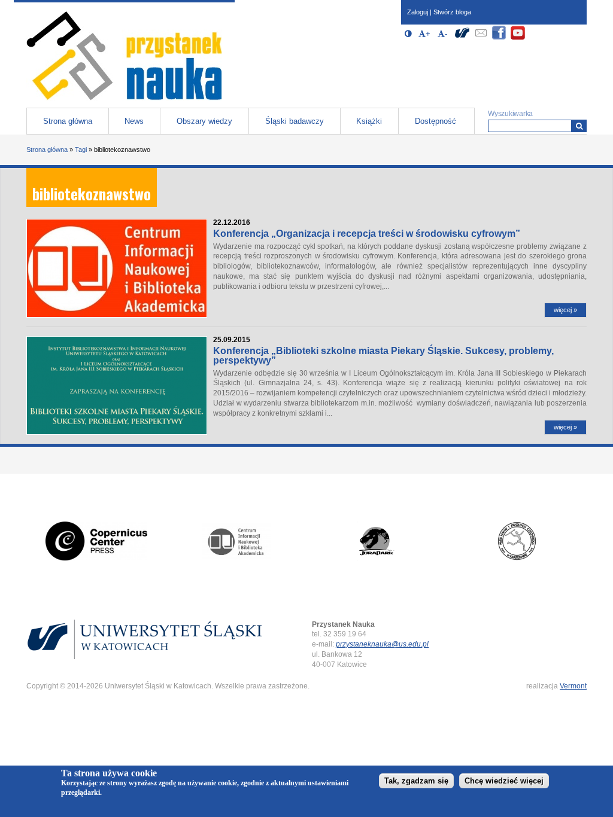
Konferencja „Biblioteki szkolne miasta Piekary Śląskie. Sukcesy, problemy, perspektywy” (383, 355)
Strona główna (67, 121)
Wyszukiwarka (510, 113)
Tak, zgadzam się (416, 780)
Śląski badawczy (294, 121)
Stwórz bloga (452, 12)
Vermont (573, 686)
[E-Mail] (481, 38)
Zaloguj (417, 12)
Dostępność (435, 121)
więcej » (565, 309)
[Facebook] (499, 38)
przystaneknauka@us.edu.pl (382, 644)
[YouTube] (518, 38)
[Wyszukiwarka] (579, 126)
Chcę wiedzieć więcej (504, 780)
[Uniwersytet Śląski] (462, 38)
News (134, 121)
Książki (369, 121)
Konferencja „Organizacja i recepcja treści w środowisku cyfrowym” (366, 233)
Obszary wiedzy (204, 121)
